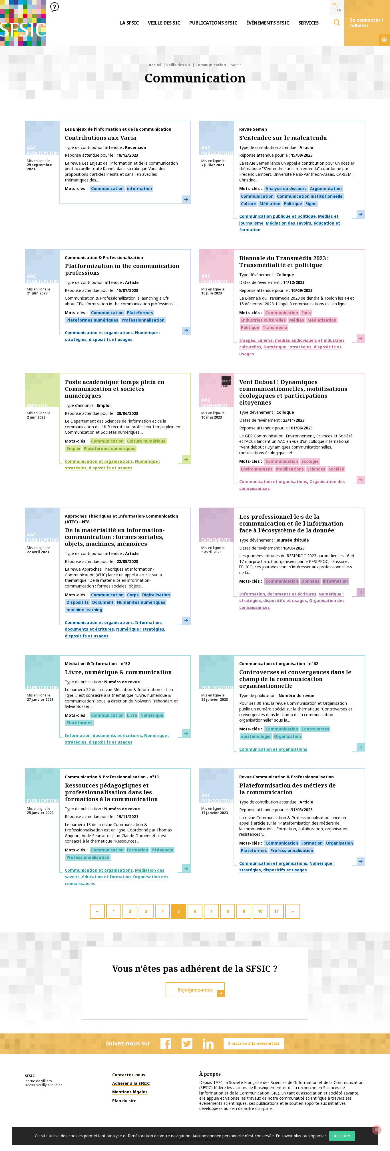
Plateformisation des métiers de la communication (287, 789)
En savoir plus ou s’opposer (300, 1135)
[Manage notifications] (376, 1129)
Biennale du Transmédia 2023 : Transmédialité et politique (284, 261)
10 (260, 911)
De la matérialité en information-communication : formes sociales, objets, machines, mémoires (115, 537)
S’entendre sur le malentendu (283, 138)
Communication (210, 64)
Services (308, 23)
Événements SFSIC (267, 23)
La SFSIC (129, 23)
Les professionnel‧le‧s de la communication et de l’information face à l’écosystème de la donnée (291, 523)
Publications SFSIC (213, 23)
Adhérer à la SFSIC (131, 1083)
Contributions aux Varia (100, 138)
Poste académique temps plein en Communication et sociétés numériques (114, 388)
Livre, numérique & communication (118, 672)
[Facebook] (166, 1043)
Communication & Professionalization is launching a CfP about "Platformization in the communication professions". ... (122, 300)
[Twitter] (187, 1043)
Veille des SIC (164, 23)
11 (276, 911)
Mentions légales (130, 1092)
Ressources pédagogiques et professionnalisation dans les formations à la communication (111, 792)
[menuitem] (129, 23)
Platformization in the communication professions (122, 269)
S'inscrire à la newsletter (254, 1043)
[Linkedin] (208, 1043)
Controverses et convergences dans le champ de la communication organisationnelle (295, 679)
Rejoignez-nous (195, 990)
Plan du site (124, 1100)
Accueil (155, 64)
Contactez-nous (128, 1074)
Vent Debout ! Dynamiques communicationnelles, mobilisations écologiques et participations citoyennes (293, 392)
